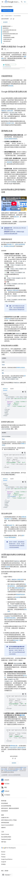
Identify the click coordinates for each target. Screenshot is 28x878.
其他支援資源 (4, 810)
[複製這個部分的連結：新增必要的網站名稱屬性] (19, 346)
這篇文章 (16, 216)
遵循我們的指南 (20, 594)
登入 (25, 1)
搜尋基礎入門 (10, 244)
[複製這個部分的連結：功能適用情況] (14, 76)
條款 (2, 870)
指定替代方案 (10, 123)
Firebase (3, 856)
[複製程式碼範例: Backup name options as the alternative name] (25, 694)
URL (3, 373)
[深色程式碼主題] (23, 392)
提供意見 (5, 22)
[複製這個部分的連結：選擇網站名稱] (14, 131)
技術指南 (10, 85)
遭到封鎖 (8, 318)
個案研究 (3, 827)
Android (3, 851)
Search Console (7, 10)
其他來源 (9, 162)
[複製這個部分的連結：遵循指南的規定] (13, 239)
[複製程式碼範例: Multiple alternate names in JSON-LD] (25, 452)
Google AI (3, 861)
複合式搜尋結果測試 (6, 836)
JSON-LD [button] (5, 388)
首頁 (2, 15)
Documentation (6, 7)
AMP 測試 (3, 841)
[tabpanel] (14, 404)
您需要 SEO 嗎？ (5, 817)
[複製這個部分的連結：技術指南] (7, 251)
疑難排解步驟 (13, 745)
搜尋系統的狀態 (5, 822)
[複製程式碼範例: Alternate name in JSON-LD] (25, 482)
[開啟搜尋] (22, 2)
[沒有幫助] (13, 19)
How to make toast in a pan (7, 66)
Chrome (3, 854)
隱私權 (6, 870)
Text (3, 364)
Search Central (17, 2)
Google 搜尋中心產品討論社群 (17, 747)
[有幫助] (11, 19)
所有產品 (3, 864)
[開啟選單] (2, 2)
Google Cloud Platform (6, 859)
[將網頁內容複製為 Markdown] (5, 49)
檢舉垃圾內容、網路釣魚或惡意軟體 (10, 808)
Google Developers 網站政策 (10, 770)
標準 (25, 375)
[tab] (5, 388)
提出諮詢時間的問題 (6, 805)
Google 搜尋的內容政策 (10, 138)
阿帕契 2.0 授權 (18, 769)
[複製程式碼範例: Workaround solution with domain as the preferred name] (25, 728)
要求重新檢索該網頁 (10, 618)
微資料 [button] (12, 388)
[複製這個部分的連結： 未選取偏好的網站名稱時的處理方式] (8, 557)
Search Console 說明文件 (7, 825)
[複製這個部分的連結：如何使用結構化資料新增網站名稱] (6, 192)
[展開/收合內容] (12, 26)
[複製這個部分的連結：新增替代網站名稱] (15, 422)
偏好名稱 (22, 715)
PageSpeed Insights (6, 839)
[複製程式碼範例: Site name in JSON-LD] (25, 392)
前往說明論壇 (4, 803)
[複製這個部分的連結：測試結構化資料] (13, 514)
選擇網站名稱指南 (9, 246)
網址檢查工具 (10, 525)
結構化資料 (7, 110)
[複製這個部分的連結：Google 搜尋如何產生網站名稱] (2, 94)
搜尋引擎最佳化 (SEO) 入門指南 (9, 820)
